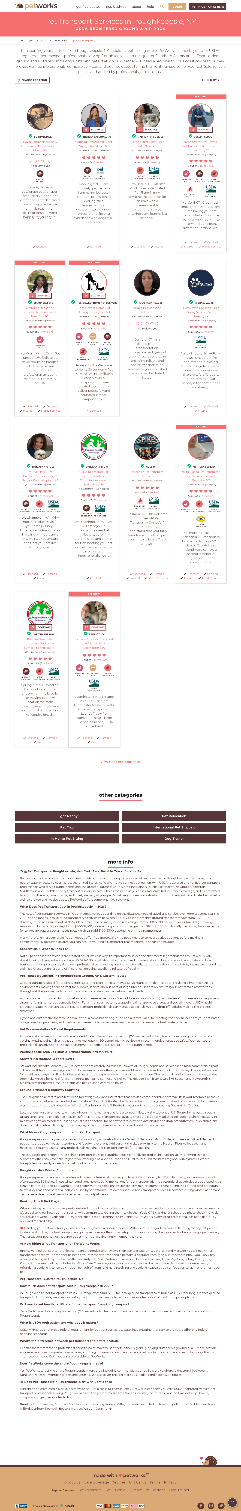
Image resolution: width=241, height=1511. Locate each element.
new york (60, 40)
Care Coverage (96, 1482)
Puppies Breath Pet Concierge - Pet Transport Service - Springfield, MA (40, 643)
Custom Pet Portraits (147, 1490)
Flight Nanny (66, 816)
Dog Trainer (174, 839)
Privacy (170, 1482)
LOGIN (177, 6)
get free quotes (88, 7)
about (136, 7)
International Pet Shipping (174, 827)
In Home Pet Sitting (67, 839)
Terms (155, 1482)
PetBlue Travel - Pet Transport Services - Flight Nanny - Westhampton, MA (40, 476)
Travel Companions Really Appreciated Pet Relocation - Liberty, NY (40, 146)
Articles (119, 1482)
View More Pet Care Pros (121, 762)
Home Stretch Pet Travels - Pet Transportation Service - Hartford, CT (200, 146)
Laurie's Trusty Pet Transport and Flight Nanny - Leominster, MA (94, 643)
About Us (72, 1482)
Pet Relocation (174, 816)
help (150, 7)
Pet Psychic (115, 1490)
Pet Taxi (67, 827)
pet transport (38, 40)
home (19, 40)
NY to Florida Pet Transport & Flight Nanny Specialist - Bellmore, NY (201, 476)
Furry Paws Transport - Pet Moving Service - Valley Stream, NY (201, 312)
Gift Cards (137, 1482)
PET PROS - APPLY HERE (208, 6)
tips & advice (116, 7)
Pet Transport (89, 1490)
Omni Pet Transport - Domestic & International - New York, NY (40, 312)
